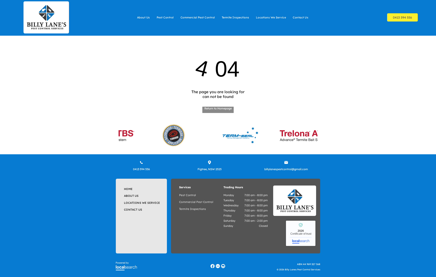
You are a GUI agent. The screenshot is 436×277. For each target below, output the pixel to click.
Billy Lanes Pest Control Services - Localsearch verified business (300, 233)
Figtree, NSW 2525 (210, 169)
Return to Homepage (218, 108)
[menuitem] (143, 17)
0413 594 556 (141, 169)
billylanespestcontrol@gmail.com (286, 169)
